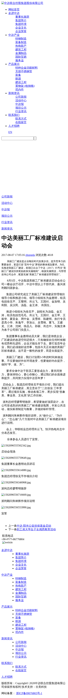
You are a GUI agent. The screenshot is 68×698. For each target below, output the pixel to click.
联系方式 (21, 118)
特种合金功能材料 (26, 67)
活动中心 (21, 100)
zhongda (30, 254)
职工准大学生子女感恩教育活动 (36, 529)
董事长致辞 (22, 16)
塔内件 (19, 89)
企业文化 (21, 27)
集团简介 (21, 20)
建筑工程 (21, 49)
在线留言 (21, 122)
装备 (18, 74)
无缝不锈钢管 (23, 71)
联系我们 (14, 114)
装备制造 (21, 42)
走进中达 (14, 13)
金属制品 (21, 53)
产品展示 (14, 64)
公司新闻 (21, 96)
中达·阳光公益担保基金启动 (34, 525)
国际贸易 (21, 56)
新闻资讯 (14, 93)
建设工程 (21, 82)
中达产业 (14, 34)
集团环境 (21, 24)
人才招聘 (14, 125)
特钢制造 (21, 38)
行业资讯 (21, 111)
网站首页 (14, 9)
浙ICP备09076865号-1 (29, 693)
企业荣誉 (21, 31)
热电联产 (21, 45)
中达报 (19, 104)
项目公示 (21, 107)
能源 (18, 78)
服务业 (19, 60)
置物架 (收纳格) (25, 85)
